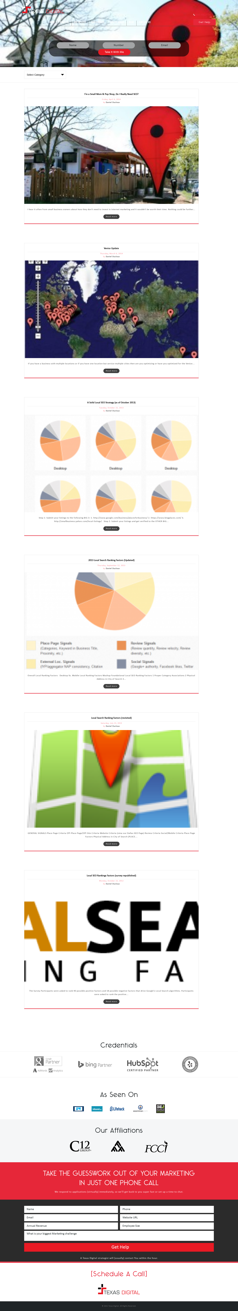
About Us (64, 22)
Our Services (97, 22)
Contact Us (145, 22)
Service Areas (117, 22)
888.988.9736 (203, 14)
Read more (111, 217)
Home (52, 22)
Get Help (204, 22)
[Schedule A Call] (119, 1273)
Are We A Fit (80, 22)
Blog (131, 22)
